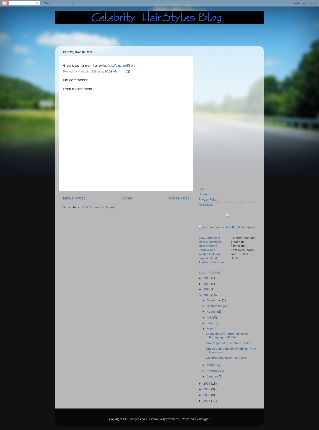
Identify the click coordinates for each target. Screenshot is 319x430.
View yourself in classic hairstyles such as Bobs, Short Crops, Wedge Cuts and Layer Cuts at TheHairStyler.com (211, 250)
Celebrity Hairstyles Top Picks (226, 357)
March (211, 365)
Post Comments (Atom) (98, 207)
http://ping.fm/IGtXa (121, 65)
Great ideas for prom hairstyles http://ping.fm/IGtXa (227, 335)
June (210, 323)
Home (127, 198)
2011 (207, 289)
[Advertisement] (165, 35)
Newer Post (74, 198)
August (212, 311)
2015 (207, 278)
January (213, 376)
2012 (207, 283)
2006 (207, 400)
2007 (207, 395)
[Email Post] (127, 71)
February (213, 370)
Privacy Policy (208, 199)
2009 (207, 383)
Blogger (204, 419)
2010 (207, 295)
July (210, 317)
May (210, 328)
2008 (207, 389)
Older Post (179, 198)
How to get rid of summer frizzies (228, 343)
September (215, 306)
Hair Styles (206, 204)
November (214, 300)
